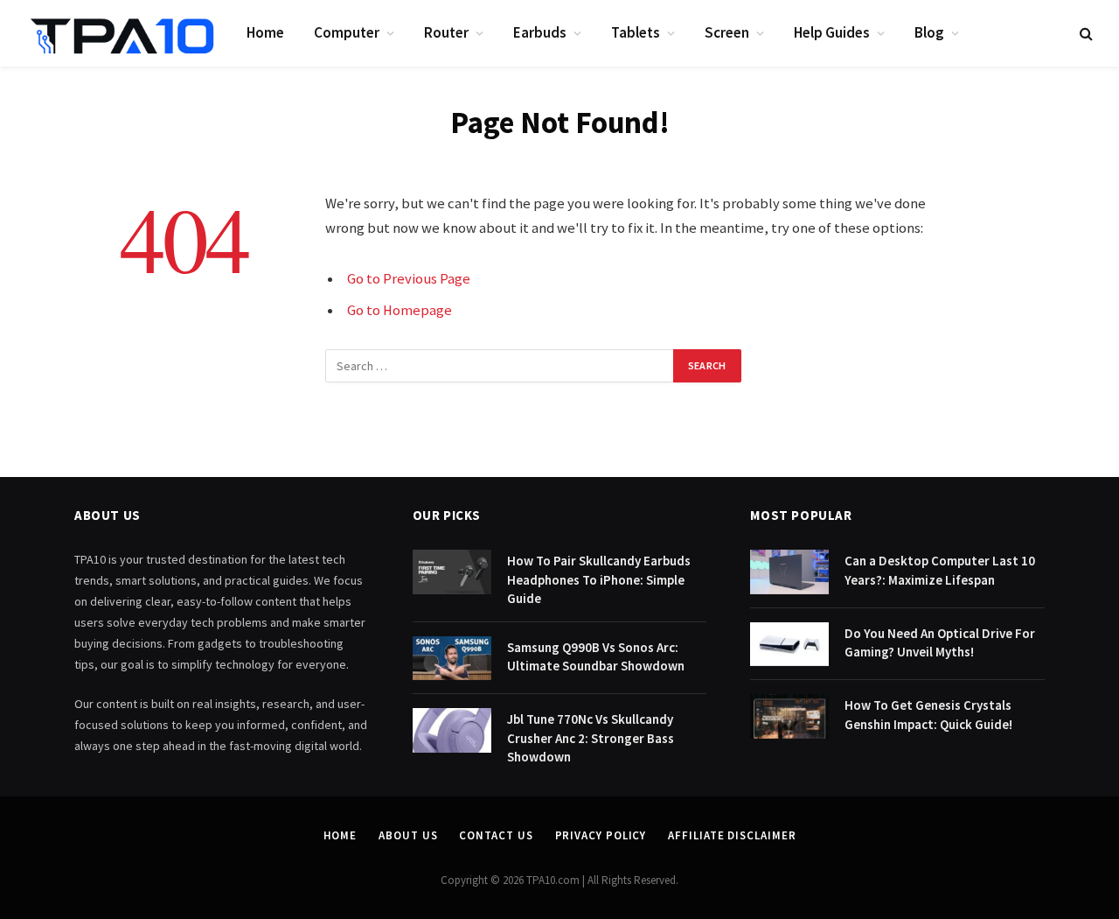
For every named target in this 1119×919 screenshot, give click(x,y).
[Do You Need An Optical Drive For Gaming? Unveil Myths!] (789, 644)
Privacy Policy (601, 835)
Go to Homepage (399, 310)
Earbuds (539, 32)
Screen (727, 32)
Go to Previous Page (408, 279)
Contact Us (495, 835)
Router (446, 32)
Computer (346, 32)
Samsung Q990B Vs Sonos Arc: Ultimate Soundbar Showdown (596, 656)
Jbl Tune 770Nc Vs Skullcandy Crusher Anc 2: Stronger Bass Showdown (590, 738)
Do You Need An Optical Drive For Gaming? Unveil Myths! (939, 642)
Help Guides (832, 32)
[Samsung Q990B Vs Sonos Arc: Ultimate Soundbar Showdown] (452, 658)
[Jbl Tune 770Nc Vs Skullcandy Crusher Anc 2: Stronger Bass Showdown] (452, 730)
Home (265, 32)
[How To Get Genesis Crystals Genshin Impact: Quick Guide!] (789, 716)
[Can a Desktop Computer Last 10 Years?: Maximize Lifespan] (789, 572)
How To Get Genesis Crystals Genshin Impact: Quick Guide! (928, 714)
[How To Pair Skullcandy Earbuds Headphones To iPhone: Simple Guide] (452, 572)
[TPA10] (122, 33)
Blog (929, 32)
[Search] (1084, 33)
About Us (408, 835)
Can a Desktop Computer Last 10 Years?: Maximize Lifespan (939, 569)
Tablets (635, 32)
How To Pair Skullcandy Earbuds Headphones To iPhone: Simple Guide (599, 579)
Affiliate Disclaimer (732, 835)
